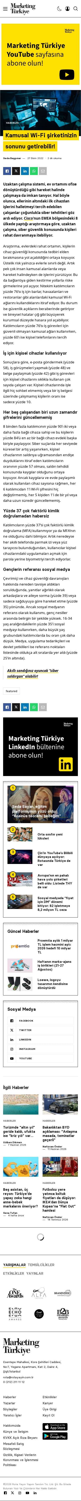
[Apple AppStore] (55, 1429)
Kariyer (48, 1403)
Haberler (12, 123)
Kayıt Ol (48, 1415)
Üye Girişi (49, 1409)
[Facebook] (5, 1493)
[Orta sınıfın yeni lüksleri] (19, 834)
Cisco (28, 218)
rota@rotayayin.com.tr (18, 1377)
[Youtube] (27, 1493)
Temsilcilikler (41, 1265)
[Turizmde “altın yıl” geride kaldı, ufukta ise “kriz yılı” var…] (20, 1104)
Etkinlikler (13, 1273)
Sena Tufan (10, 1212)
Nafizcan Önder (52, 1146)
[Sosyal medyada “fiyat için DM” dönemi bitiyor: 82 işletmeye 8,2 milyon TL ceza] (19, 902)
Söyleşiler (10, 1409)
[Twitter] (12, 1493)
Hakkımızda (11, 1426)
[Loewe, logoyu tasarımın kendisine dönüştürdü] (19, 984)
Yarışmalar (14, 1265)
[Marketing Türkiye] (25, 8)
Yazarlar (9, 1403)
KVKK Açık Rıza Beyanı (20, 1438)
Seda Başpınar (12, 158)
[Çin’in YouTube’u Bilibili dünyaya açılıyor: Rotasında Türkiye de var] (19, 857)
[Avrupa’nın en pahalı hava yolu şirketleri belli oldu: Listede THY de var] (19, 879)
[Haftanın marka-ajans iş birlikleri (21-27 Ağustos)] (19, 966)
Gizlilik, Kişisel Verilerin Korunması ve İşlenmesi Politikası (20, 1460)
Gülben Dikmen (12, 1142)
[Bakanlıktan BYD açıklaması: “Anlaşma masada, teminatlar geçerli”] (60, 1104)
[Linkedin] (35, 1493)
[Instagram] (19, 1493)
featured (11, 691)
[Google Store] (55, 1438)
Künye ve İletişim (15, 1432)
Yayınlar (34, 1273)
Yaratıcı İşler (12, 1415)
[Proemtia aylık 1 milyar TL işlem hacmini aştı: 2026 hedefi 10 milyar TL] (19, 947)
